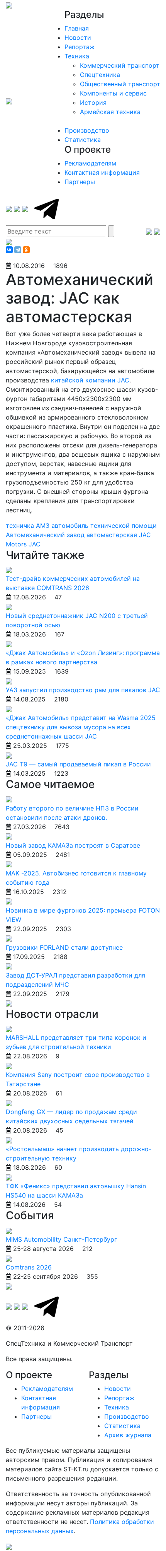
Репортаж (79, 47)
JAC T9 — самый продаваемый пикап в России (78, 764)
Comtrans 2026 (29, 1267)
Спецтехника (100, 74)
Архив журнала (127, 1435)
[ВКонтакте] (9, 249)
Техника (76, 56)
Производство (86, 130)
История (93, 102)
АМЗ (43, 525)
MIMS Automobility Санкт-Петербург (61, 1239)
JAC (35, 544)
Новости (77, 37)
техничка (21, 525)
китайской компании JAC (90, 380)
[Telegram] (17, 249)
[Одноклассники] (26, 249)
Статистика (82, 139)
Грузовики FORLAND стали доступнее (64, 947)
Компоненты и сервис (113, 93)
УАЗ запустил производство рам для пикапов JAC (83, 690)
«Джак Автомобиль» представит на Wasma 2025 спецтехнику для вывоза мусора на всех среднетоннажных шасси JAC (81, 727)
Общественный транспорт (120, 84)
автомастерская (112, 535)
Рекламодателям (90, 163)
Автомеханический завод (46, 535)
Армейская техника (110, 112)
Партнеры (79, 182)
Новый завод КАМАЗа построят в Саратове (73, 845)
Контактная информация (102, 172)
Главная (76, 28)
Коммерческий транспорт (119, 65)
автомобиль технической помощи (104, 525)
